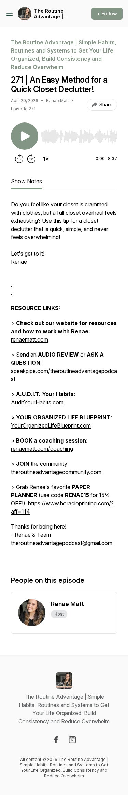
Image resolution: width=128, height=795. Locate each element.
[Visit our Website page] (72, 739)
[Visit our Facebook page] (56, 739)
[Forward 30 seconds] (31, 158)
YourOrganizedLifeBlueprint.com (51, 425)
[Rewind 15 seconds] (19, 158)
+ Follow (107, 13)
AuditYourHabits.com (37, 402)
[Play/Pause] (24, 136)
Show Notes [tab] (26, 181)
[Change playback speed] (46, 158)
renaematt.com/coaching (42, 448)
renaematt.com (29, 339)
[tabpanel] (64, 381)
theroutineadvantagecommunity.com (56, 471)
